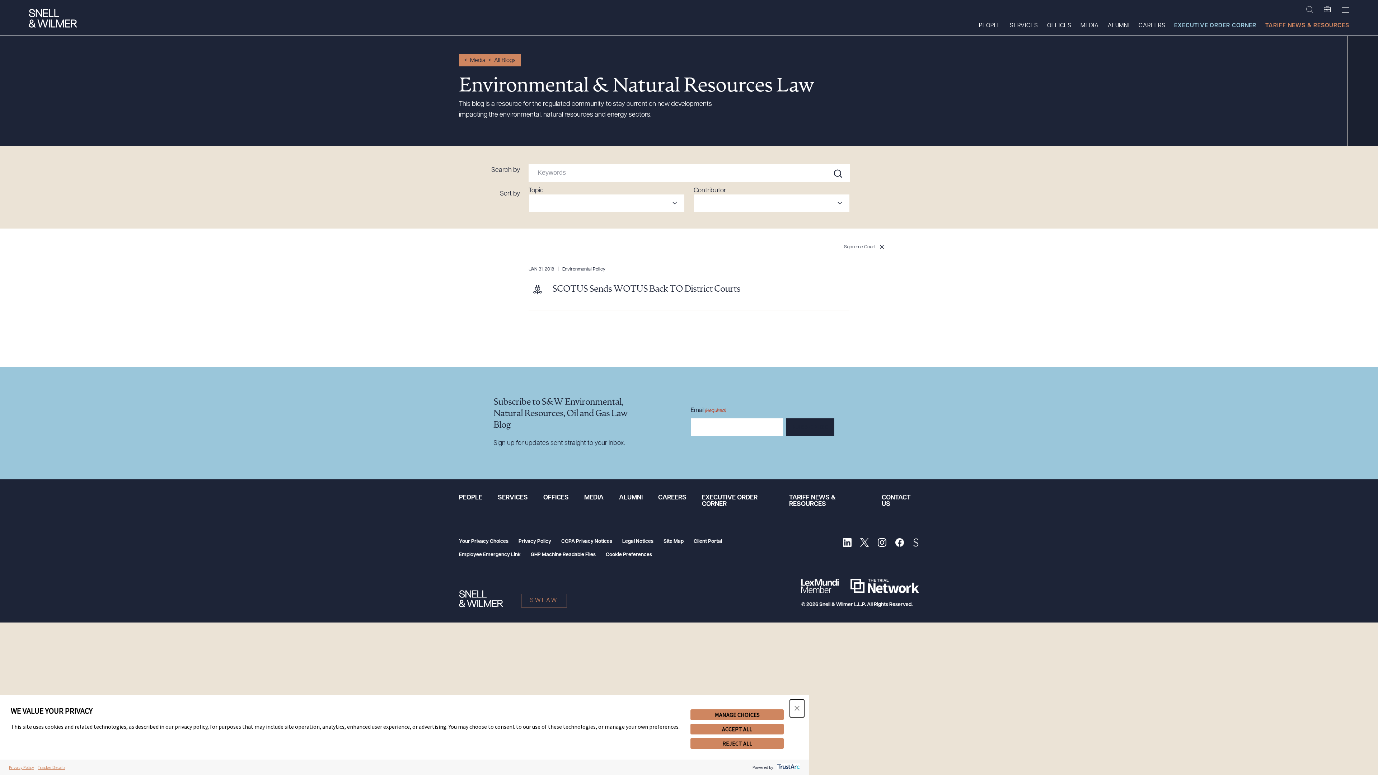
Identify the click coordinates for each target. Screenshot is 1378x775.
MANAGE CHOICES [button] (737, 714)
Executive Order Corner (1215, 26)
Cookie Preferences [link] (629, 555)
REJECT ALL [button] (737, 743)
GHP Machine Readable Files (563, 555)
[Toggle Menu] (1345, 9)
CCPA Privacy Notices (586, 541)
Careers (1152, 26)
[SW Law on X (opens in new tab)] (864, 543)
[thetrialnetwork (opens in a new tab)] (884, 586)
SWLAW (544, 600)
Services (1024, 26)
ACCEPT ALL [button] (737, 729)
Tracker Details (51, 767)
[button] (797, 708)
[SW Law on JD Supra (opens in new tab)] (916, 543)
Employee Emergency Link (490, 555)
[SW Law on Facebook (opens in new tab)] (899, 543)
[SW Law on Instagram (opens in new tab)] (881, 543)
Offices (1059, 26)
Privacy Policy (535, 541)
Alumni (1119, 26)
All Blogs (505, 61)
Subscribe (810, 428)
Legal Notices (637, 541)
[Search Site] (1309, 9)
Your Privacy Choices (483, 541)
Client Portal (708, 541)
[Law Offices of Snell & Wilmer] (53, 19)
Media (1090, 26)
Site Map (674, 541)
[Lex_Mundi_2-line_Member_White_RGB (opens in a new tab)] (820, 586)
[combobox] (607, 203)
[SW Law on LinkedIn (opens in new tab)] (847, 543)
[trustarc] (787, 767)
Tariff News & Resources (1307, 26)
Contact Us (896, 501)
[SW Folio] (1327, 9)
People (989, 26)
